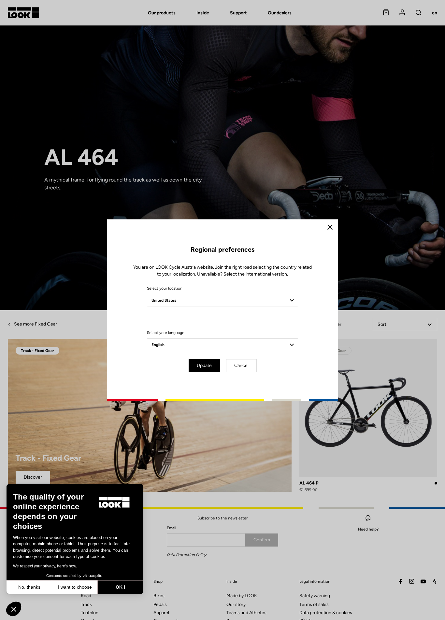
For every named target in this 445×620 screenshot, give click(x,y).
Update (204, 365)
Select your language (165, 332)
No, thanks (29, 587)
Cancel (241, 365)
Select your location (164, 288)
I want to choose (75, 587)
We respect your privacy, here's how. (45, 566)
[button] (14, 609)
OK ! (120, 587)
